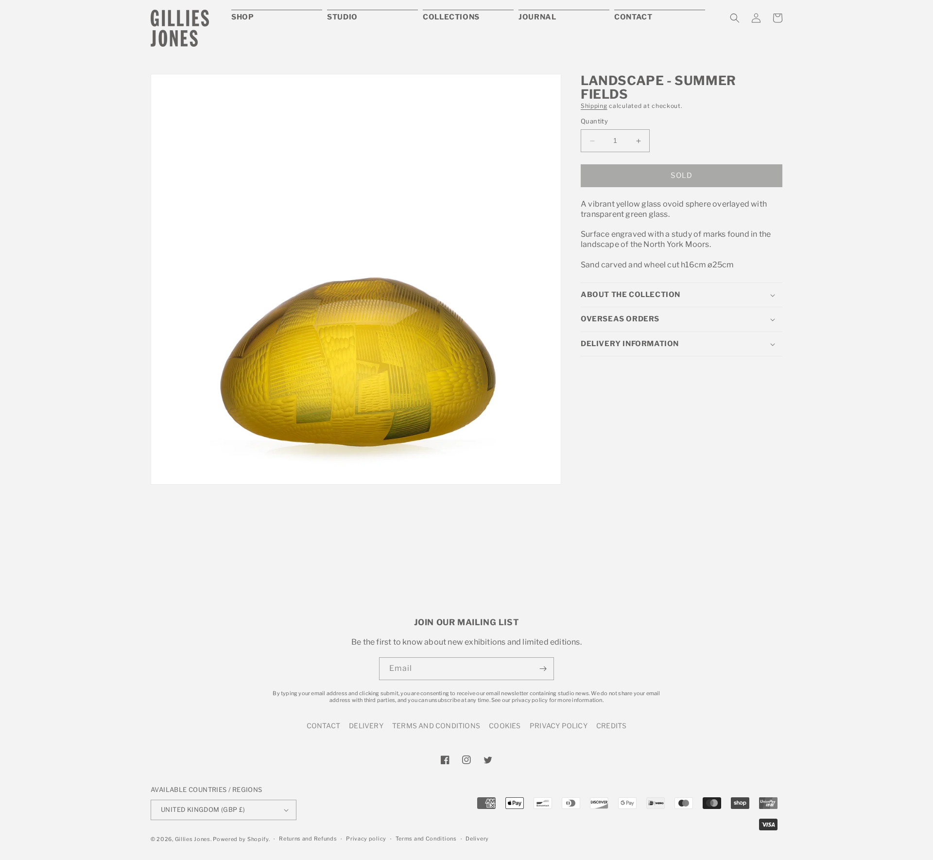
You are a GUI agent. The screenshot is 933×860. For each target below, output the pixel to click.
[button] (734, 18)
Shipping (594, 105)
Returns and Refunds (308, 838)
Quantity (594, 121)
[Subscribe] (542, 668)
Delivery (366, 725)
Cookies (504, 725)
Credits (611, 725)
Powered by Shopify (241, 839)
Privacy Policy (558, 725)
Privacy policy (366, 838)
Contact (323, 725)
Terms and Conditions (436, 725)
